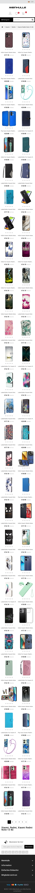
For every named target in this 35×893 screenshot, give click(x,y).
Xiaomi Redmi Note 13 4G (25, 27)
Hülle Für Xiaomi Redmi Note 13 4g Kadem (13, 157)
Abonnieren (29, 847)
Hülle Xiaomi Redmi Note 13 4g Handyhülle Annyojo (16, 52)
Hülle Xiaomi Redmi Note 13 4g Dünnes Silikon (14, 680)
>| (26, 822)
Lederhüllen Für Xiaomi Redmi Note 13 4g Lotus (15, 366)
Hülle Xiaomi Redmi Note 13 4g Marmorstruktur (15, 235)
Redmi (14, 27)
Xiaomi (7, 27)
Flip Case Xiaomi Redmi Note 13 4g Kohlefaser (14, 131)
